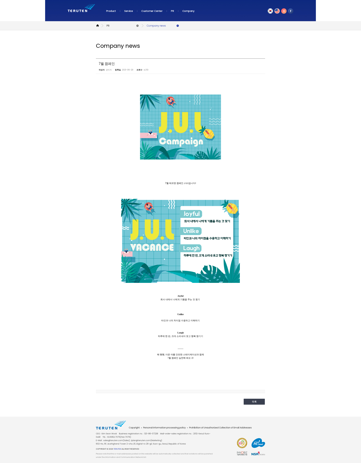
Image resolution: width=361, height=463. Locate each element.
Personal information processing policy (164, 427)
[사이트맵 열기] (284, 11)
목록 (254, 401)
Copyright (134, 427)
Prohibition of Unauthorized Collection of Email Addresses (220, 427)
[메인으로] (81, 8)
